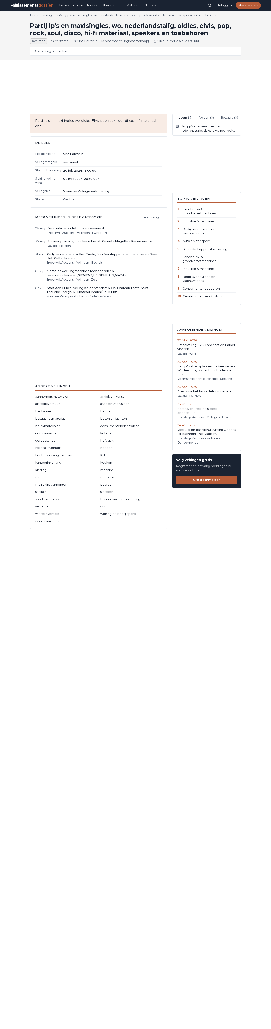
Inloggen (225, 5)
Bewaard (229, 117)
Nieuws (150, 5)
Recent (184, 117)
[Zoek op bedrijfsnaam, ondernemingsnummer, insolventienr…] (209, 5)
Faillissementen (71, 5)
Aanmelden (248, 5)
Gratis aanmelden (206, 480)
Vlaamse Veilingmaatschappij (127, 41)
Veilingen (133, 5)
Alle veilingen (153, 217)
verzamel (62, 41)
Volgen (206, 117)
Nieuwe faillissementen (105, 5)
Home (34, 15)
